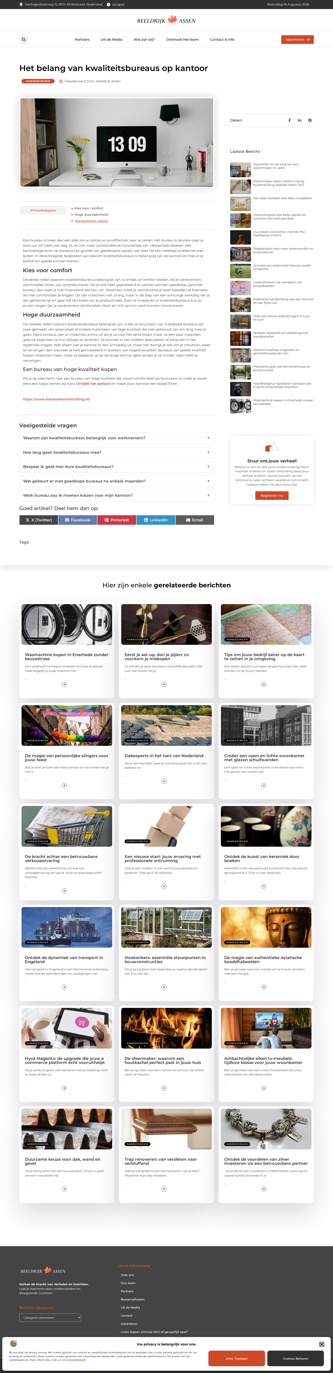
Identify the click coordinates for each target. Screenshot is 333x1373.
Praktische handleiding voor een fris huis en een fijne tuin (283, 301)
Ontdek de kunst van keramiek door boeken (261, 858)
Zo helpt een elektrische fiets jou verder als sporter (282, 267)
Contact (126, 1315)
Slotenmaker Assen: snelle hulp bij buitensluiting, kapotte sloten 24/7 (278, 183)
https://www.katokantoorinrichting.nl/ (56, 399)
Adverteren (129, 1324)
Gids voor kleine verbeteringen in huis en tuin (281, 317)
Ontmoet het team (182, 39)
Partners (82, 39)
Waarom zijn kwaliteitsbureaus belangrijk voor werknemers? (116, 438)
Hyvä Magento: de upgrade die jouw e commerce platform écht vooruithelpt (65, 1060)
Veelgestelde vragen (91, 221)
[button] (321, 1344)
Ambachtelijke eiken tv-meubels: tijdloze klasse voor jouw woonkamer (263, 1060)
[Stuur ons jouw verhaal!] (272, 447)
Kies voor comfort (89, 208)
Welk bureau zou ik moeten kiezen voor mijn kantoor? (116, 495)
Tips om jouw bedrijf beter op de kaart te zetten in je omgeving (264, 656)
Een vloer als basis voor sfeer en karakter (282, 198)
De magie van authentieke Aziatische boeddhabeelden (263, 959)
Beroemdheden (133, 1299)
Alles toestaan (237, 1358)
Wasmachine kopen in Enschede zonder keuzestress (283, 402)
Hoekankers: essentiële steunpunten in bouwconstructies (165, 959)
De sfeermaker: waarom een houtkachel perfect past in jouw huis (163, 1060)
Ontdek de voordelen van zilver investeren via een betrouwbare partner (266, 1161)
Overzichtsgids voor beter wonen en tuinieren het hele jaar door (279, 216)
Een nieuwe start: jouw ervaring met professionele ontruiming (163, 858)
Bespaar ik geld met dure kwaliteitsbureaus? (116, 466)
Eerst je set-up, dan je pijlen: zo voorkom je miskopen (157, 656)
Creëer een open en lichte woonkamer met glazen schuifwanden (264, 757)
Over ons (127, 1275)
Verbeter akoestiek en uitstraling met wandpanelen (280, 334)
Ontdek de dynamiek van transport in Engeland (64, 959)
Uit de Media (111, 39)
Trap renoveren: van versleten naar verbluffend (161, 1161)
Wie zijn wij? (144, 39)
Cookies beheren (296, 1358)
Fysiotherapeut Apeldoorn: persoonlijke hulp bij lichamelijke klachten (282, 385)
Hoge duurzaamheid (91, 215)
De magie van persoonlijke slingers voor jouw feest (66, 757)
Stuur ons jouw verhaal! (272, 460)
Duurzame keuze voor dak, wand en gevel (62, 1161)
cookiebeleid (76, 1359)
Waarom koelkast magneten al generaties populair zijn (276, 351)
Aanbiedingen (38, 81)
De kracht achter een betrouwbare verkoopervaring (61, 858)
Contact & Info (222, 39)
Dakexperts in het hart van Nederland (164, 755)
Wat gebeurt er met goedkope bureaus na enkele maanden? (116, 481)
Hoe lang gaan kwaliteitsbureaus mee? (116, 452)
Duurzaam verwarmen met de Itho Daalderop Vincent (279, 233)
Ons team (128, 1283)
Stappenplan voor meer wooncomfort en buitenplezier (283, 250)
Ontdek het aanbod (93, 383)
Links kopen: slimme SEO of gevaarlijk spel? (154, 1332)
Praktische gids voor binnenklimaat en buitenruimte (281, 368)
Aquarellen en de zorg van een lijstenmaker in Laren (276, 166)
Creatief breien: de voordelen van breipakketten (277, 284)
